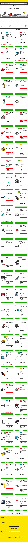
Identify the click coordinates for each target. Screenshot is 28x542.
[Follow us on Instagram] (12, 526)
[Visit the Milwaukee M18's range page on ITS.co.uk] (10, 112)
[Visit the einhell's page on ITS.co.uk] (21, 384)
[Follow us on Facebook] (10, 526)
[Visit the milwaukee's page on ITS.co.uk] (21, 32)
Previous (0, 15)
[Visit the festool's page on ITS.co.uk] (21, 209)
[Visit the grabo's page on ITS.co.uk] (21, 257)
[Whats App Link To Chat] (4, 531)
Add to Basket (7, 46)
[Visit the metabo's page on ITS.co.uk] (7, 225)
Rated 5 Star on (12, 5)
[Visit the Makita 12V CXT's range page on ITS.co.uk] (23, 464)
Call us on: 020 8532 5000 (14, 528)
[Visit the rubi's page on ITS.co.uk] (21, 96)
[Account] (25, 0)
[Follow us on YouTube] (14, 526)
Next (27, 15)
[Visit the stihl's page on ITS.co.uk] (7, 241)
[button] (1, 1)
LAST (21, 513)
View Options (21, 157)
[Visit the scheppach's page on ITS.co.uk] (21, 352)
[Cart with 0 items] (26, 0)
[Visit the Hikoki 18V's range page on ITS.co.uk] (10, 96)
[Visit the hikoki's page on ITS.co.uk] (7, 96)
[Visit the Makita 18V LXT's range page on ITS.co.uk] (10, 209)
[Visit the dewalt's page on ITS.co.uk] (7, 80)
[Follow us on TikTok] (18, 526)
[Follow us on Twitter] (16, 526)
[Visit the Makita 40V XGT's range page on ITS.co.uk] (10, 32)
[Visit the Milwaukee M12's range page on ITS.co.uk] (23, 32)
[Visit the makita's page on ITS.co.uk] (7, 32)
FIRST (6, 513)
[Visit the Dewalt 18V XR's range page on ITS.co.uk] (10, 80)
